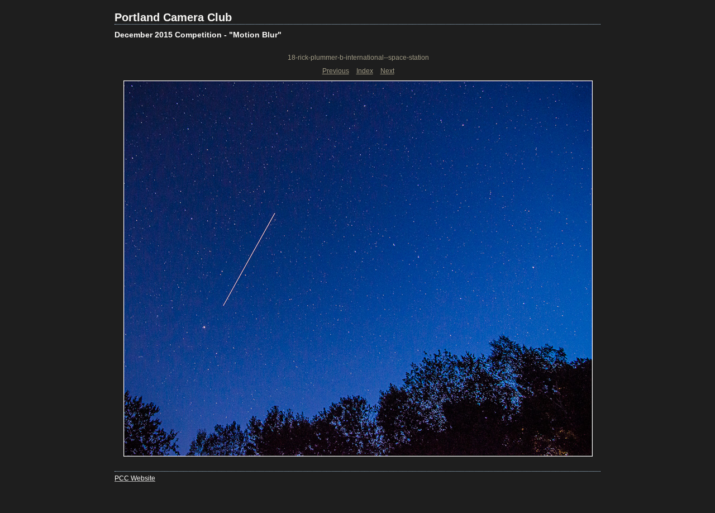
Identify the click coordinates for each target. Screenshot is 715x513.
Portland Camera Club (173, 17)
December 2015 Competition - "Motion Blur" (198, 34)
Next (387, 71)
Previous (335, 71)
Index (364, 71)
